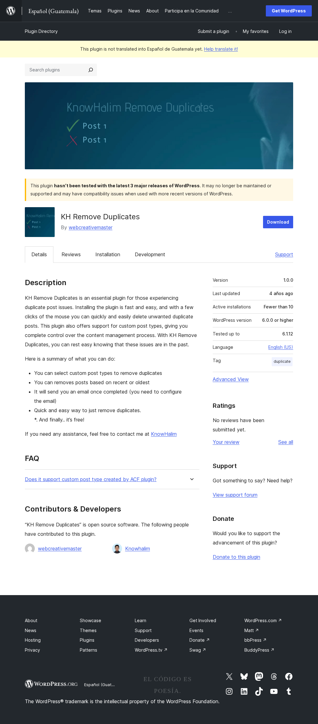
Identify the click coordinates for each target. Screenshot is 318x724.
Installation (107, 254)
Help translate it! (221, 49)
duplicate (282, 361)
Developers (147, 640)
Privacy (32, 650)
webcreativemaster (90, 227)
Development (150, 254)
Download (278, 222)
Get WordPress (289, 10)
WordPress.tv (151, 650)
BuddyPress (259, 650)
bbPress (255, 640)
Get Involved (202, 620)
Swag (197, 650)
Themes (88, 630)
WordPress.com (263, 620)
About (31, 620)
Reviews (71, 254)
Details (39, 254)
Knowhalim (137, 548)
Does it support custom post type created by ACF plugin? (91, 479)
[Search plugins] (90, 70)
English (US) (280, 347)
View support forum (235, 495)
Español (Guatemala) (104, 684)
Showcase (90, 620)
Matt (251, 630)
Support (284, 254)
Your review (226, 442)
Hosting (33, 640)
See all (285, 442)
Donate (199, 640)
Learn (140, 620)
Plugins (87, 640)
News (30, 630)
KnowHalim (164, 434)
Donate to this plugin (236, 557)
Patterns (88, 650)
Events (196, 630)
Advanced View (231, 379)
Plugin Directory (41, 31)
